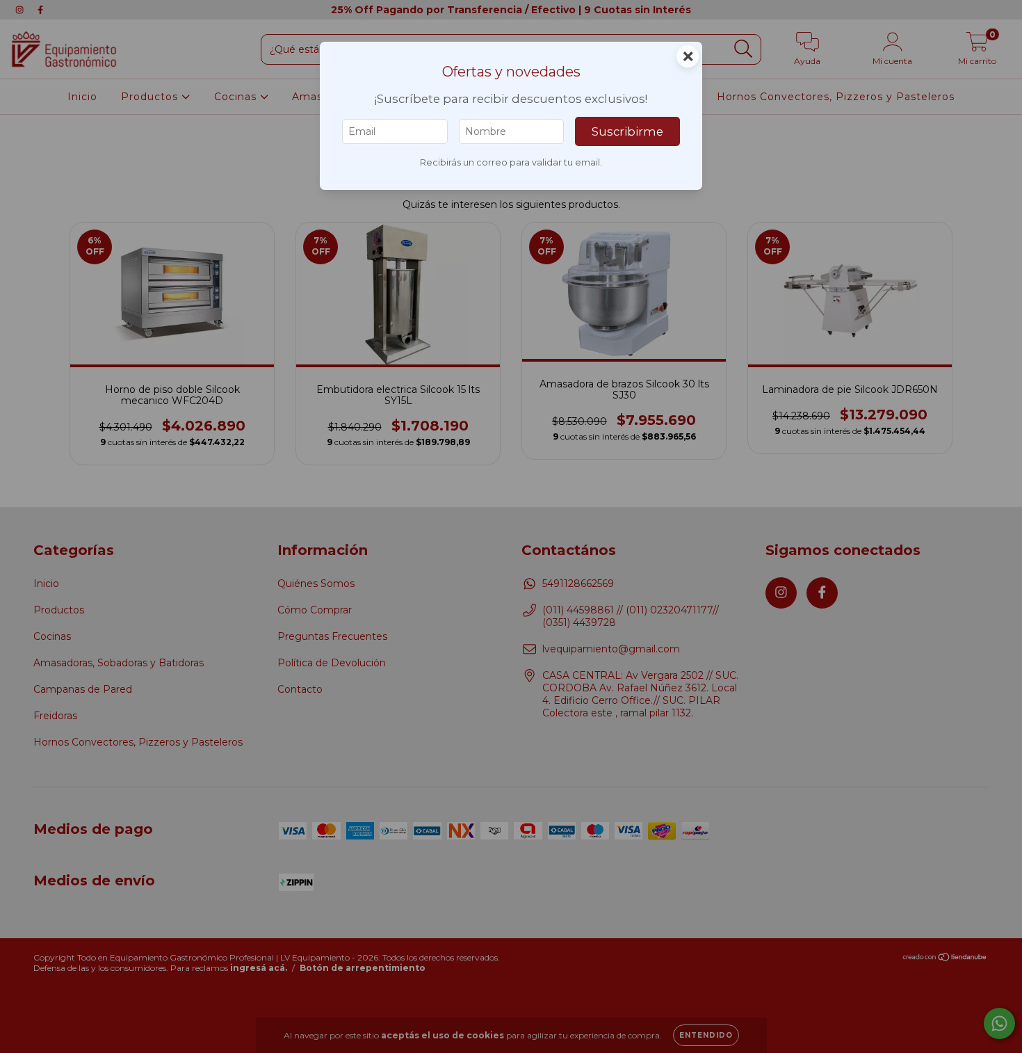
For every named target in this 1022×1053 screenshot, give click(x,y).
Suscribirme (627, 131)
